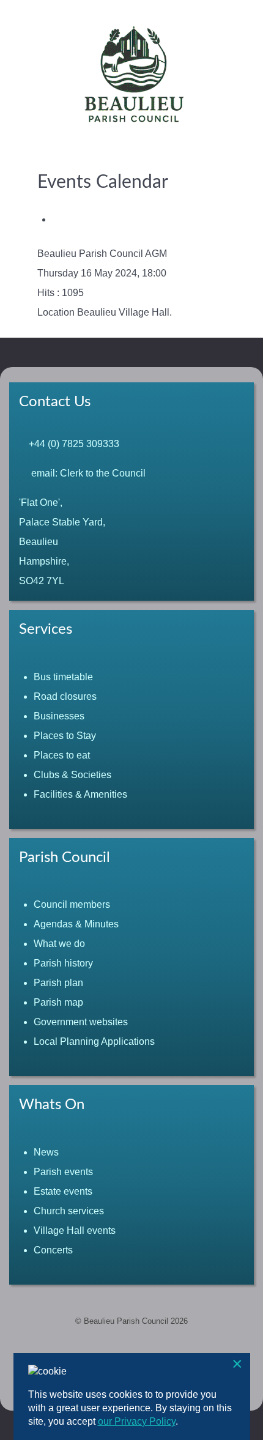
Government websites (81, 1022)
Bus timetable (63, 677)
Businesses (59, 716)
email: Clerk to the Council (86, 473)
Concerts (53, 1250)
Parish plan (58, 983)
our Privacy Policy (137, 1421)
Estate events (63, 1191)
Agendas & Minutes (76, 924)
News (46, 1152)
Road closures (65, 696)
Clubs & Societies (72, 775)
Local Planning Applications (94, 1041)
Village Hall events (75, 1230)
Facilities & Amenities (80, 794)
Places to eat (62, 755)
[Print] (55, 219)
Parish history (63, 963)
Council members (72, 904)
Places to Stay (65, 735)
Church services (69, 1211)
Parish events (63, 1172)
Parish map (58, 1002)
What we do (59, 943)
